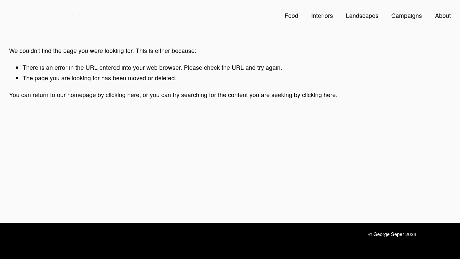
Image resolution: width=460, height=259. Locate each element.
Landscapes (362, 15)
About (443, 15)
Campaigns (406, 15)
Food (291, 15)
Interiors (322, 15)
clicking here (122, 94)
